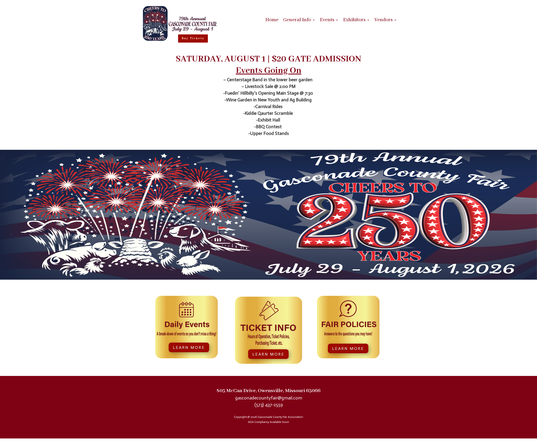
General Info (297, 20)
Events (327, 20)
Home (272, 20)
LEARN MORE (189, 347)
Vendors (383, 20)
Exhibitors (354, 20)
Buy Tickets (193, 38)
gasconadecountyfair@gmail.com (268, 398)
